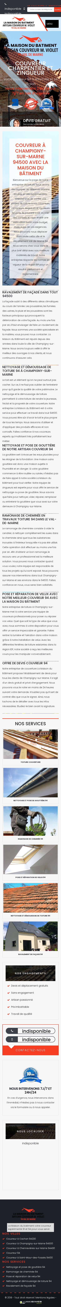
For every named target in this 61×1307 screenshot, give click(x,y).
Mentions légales (45, 1297)
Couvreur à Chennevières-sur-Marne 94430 (30, 1248)
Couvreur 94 (13, 1252)
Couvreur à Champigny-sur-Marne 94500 (29, 1243)
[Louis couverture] (28, 1215)
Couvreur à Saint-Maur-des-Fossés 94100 (29, 1257)
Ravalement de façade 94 (21, 1285)
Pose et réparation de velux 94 (23, 1276)
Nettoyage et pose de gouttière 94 (25, 1267)
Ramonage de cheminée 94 (22, 1271)
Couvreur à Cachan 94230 (21, 1238)
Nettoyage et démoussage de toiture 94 (29, 1281)
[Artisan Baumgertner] (18, 24)
